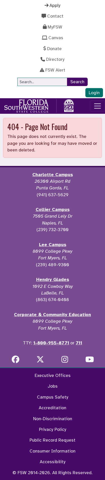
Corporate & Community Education (52, 314)
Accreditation (52, 408)
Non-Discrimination (52, 418)
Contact (55, 16)
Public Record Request (52, 440)
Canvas (55, 37)
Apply (54, 5)
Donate (54, 48)
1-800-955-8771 (51, 343)
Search (77, 81)
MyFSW (55, 27)
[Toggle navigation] (97, 106)
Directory (55, 59)
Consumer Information (52, 451)
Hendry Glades (52, 279)
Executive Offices (53, 375)
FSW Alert (55, 70)
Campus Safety (52, 397)
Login (94, 92)
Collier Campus (53, 209)
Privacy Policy (52, 429)
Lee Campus (52, 244)
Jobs (53, 386)
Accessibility (52, 461)
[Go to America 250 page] (69, 105)
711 (79, 343)
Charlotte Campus (52, 174)
